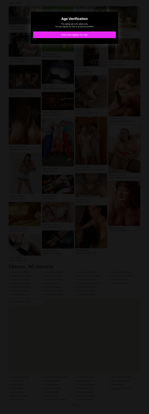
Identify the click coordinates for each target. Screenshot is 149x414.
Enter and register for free (74, 35)
